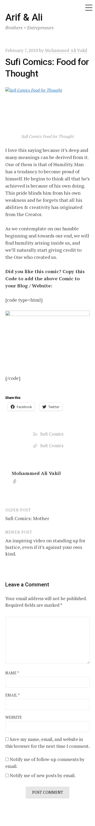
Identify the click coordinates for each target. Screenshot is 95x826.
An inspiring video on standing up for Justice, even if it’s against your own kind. (45, 547)
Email (12, 695)
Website (13, 717)
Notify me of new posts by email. (42, 775)
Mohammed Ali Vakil (36, 473)
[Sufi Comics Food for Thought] (47, 108)
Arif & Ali (23, 17)
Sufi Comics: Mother (27, 518)
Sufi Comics (51, 434)
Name (12, 672)
